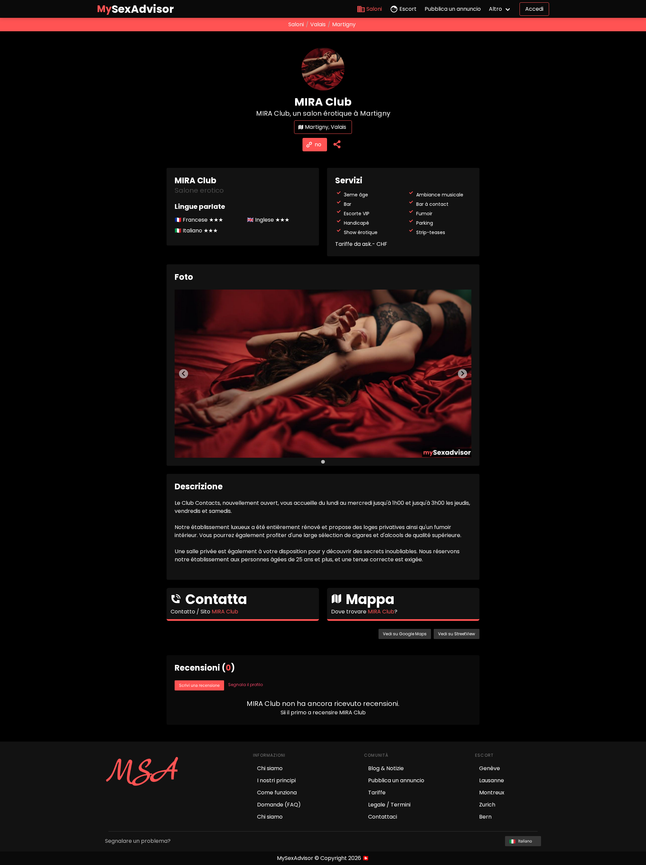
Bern (485, 817)
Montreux (491, 792)
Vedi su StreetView (456, 634)
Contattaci (382, 817)
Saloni (374, 9)
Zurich (487, 804)
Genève (489, 768)
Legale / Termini (389, 804)
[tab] (323, 461)
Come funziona (277, 792)
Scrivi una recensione (199, 685)
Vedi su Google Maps (405, 634)
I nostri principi (276, 780)
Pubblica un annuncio (453, 9)
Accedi (534, 9)
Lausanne (491, 780)
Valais (318, 24)
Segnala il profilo (245, 684)
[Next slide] (462, 373)
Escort (408, 9)
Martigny (344, 24)
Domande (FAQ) (279, 804)
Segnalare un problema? (138, 841)
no (318, 144)
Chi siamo (270, 768)
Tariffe (377, 792)
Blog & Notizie (386, 768)
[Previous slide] (183, 373)
